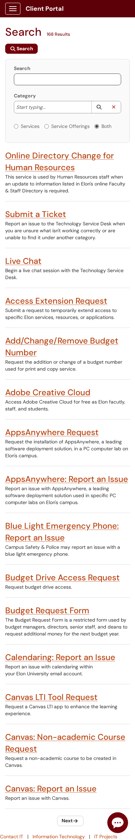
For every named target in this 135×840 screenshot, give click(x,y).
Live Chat (23, 261)
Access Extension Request (56, 300)
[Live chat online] (117, 822)
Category (25, 96)
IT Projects (105, 836)
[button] (98, 107)
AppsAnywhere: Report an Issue (66, 479)
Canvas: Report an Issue (51, 788)
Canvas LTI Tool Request (51, 697)
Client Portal (45, 9)
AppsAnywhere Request (52, 432)
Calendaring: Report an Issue (60, 657)
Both (106, 126)
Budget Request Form (47, 610)
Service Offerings (70, 126)
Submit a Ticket (35, 214)
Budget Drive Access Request (62, 577)
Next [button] (67, 820)
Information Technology (59, 836)
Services (30, 126)
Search (22, 68)
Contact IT (11, 836)
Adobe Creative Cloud (47, 392)
